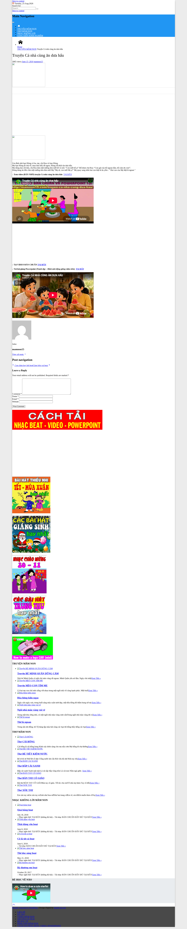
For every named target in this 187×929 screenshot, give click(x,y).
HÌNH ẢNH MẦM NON (27, 923)
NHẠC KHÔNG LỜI (26, 33)
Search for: (16, 6)
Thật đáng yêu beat (27, 824)
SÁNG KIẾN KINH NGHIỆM (30, 36)
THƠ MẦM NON (24, 31)
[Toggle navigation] (13, 22)
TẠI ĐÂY (67, 174)
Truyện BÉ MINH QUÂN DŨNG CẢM (38, 673)
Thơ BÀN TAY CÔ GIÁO (30, 778)
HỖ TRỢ (21, 914)
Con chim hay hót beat (23, 365)
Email (15, 399)
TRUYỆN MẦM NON (27, 29)
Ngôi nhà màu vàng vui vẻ (31, 710)
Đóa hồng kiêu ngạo (28, 697)
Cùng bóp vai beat (40, 365)
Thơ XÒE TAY (25, 790)
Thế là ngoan (24, 722)
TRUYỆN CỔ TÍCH (26, 919)
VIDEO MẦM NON (25, 917)
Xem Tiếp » (96, 678)
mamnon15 (38, 61)
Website (15, 402)
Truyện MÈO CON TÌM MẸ (32, 685)
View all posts (18, 354)
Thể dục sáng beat (26, 853)
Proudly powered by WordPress (25, 908)
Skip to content (18, 1)
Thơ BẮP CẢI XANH (28, 766)
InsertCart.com (60, 908)
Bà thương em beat (27, 867)
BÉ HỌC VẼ (22, 921)
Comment (17, 394)
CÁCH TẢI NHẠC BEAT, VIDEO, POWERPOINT (39, 926)
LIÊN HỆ (21, 912)
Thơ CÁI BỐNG (26, 741)
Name (15, 396)
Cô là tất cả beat (25, 838)
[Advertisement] (93, 115)
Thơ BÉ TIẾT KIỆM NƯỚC (32, 753)
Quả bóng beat (25, 810)
